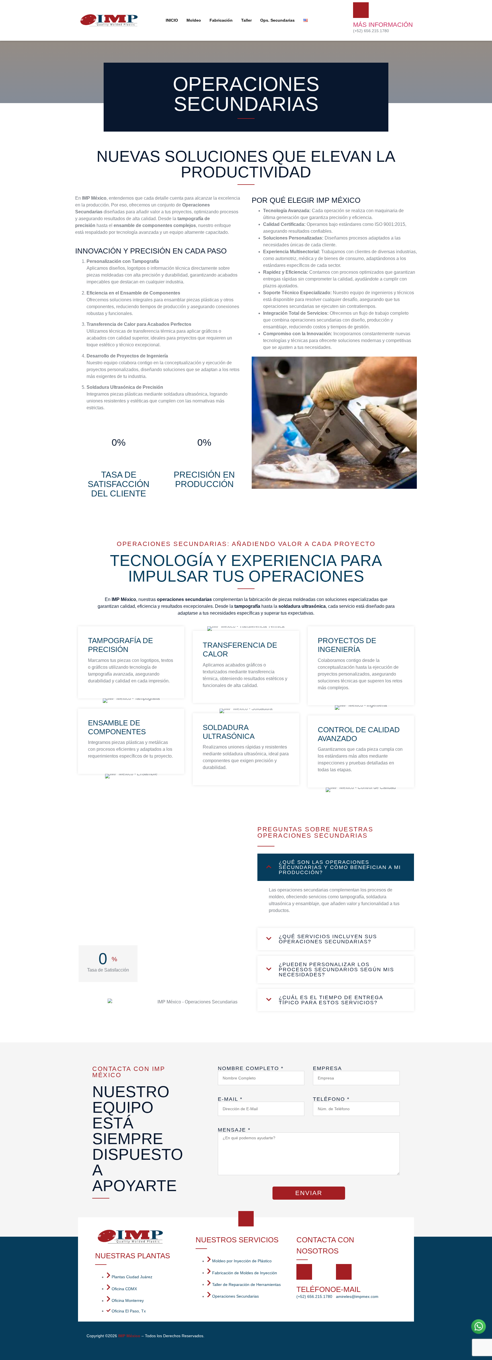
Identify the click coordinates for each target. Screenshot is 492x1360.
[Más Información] (361, 10)
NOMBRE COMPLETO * (251, 1068)
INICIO (172, 20)
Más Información (383, 24)
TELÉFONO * (331, 1099)
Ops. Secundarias (277, 20)
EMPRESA (327, 1068)
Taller (246, 20)
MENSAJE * (234, 1130)
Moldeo (193, 20)
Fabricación (221, 20)
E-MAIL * (230, 1099)
